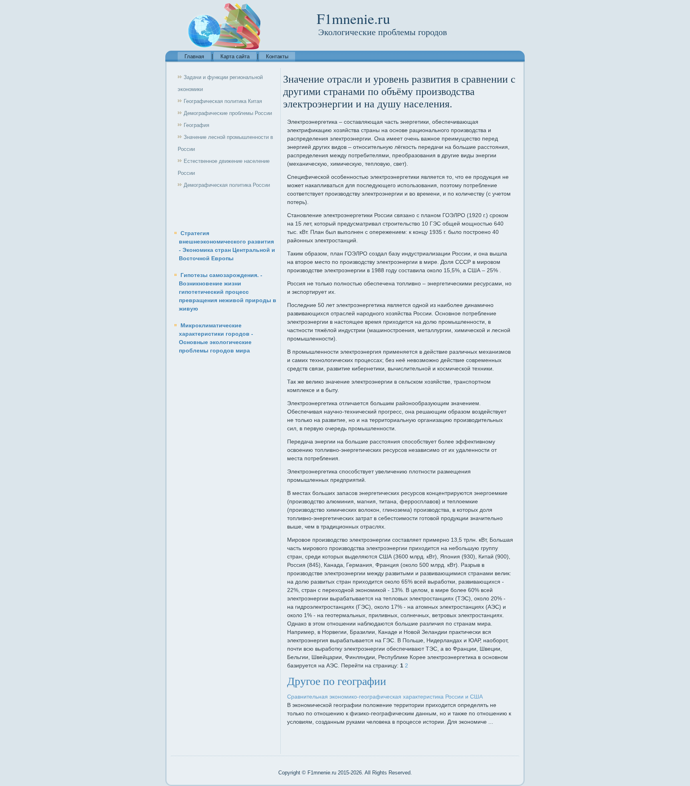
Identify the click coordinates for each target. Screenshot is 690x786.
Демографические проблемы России (228, 113)
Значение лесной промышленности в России (225, 143)
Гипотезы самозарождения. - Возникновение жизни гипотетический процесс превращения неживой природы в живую (227, 292)
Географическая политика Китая (223, 101)
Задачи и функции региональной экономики (220, 83)
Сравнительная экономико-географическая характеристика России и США (385, 696)
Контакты (277, 56)
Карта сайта (235, 56)
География (196, 125)
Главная (194, 56)
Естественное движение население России (224, 167)
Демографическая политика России (227, 185)
